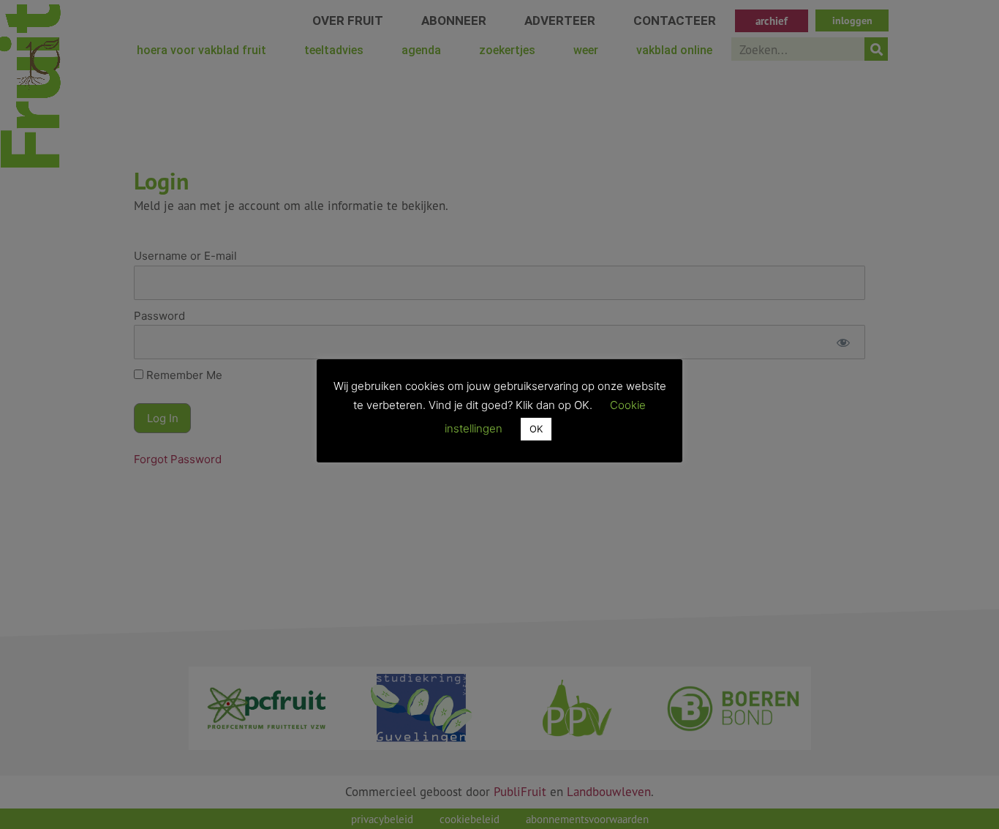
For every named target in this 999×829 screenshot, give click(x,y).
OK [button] (536, 429)
